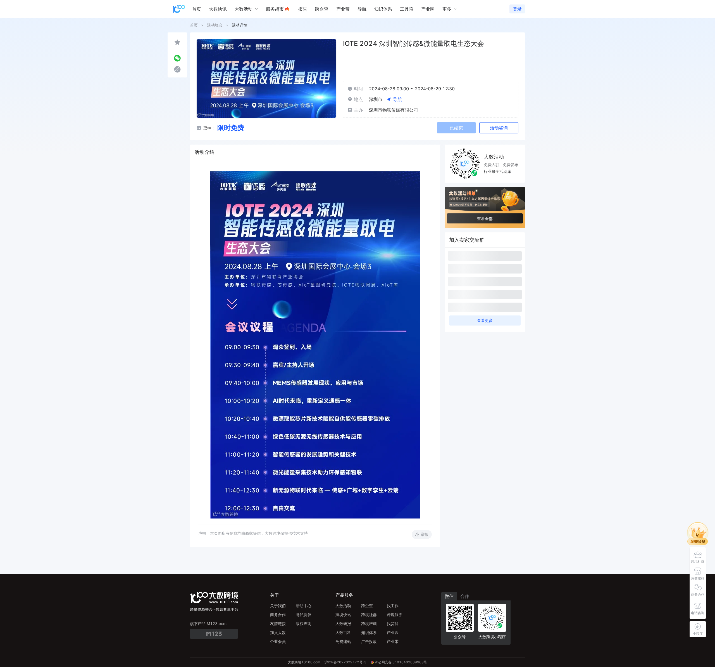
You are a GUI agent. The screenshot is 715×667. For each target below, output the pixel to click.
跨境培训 (369, 623)
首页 (194, 25)
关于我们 (278, 605)
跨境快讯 (343, 614)
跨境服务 (394, 614)
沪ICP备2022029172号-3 (345, 662)
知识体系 (369, 632)
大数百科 (343, 632)
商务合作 (278, 614)
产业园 (393, 632)
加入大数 (278, 632)
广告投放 (369, 641)
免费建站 (343, 641)
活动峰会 (215, 25)
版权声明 (303, 623)
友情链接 (278, 623)
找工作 (393, 605)
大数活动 (343, 605)
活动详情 (239, 25)
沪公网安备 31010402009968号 (401, 662)
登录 (517, 9)
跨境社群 (369, 614)
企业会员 (278, 641)
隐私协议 (303, 614)
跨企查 (367, 605)
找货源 (393, 623)
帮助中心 (303, 605)
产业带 (393, 641)
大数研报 (343, 623)
